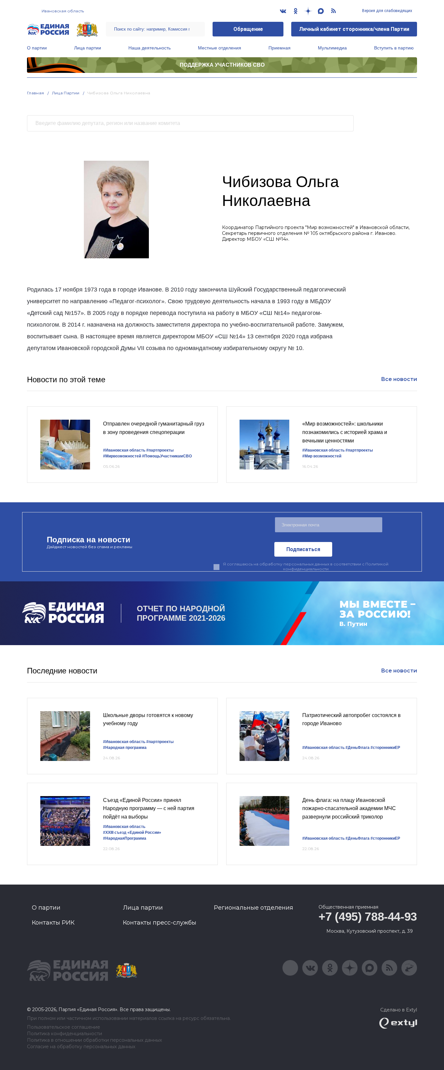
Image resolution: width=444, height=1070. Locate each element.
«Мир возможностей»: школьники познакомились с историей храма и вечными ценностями (344, 432)
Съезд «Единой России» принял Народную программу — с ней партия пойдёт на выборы (148, 808)
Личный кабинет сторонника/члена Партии (354, 29)
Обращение (248, 29)
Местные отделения (219, 47)
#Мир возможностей (321, 456)
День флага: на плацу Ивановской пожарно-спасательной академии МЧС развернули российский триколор (349, 808)
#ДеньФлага (358, 747)
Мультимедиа (332, 47)
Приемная (279, 47)
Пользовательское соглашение (63, 1027)
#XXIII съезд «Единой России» (132, 832)
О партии (37, 47)
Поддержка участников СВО (222, 65)
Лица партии (87, 47)
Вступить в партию (394, 47)
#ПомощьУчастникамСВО (167, 456)
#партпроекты (160, 450)
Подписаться (303, 549)
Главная (35, 92)
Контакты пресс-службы (159, 922)
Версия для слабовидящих (386, 10)
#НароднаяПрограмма (124, 838)
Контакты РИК (53, 922)
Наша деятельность (149, 47)
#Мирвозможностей (122, 456)
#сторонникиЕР (385, 747)
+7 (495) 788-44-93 (368, 916)
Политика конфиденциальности (64, 1033)
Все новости (399, 379)
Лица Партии (66, 92)
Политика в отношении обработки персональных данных (94, 1040)
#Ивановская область (124, 450)
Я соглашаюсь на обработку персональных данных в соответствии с (305, 566)
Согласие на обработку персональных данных (81, 1047)
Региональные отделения (253, 907)
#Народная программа (125, 747)
